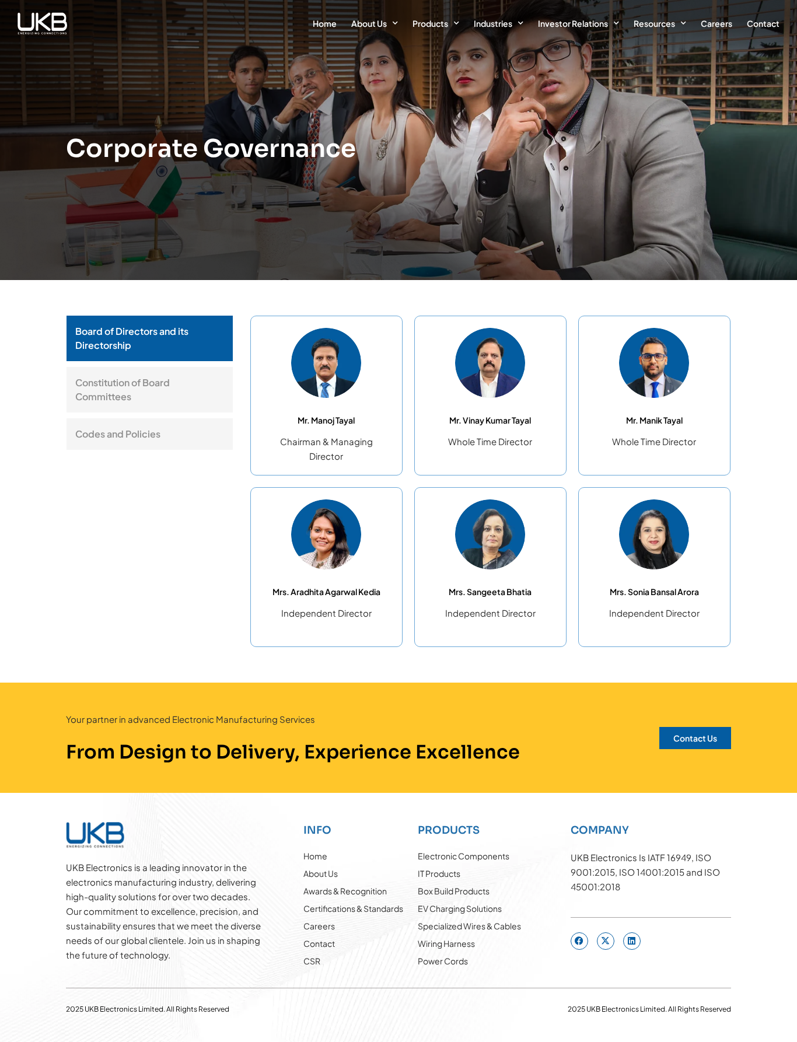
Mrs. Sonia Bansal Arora (654, 591)
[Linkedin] (632, 941)
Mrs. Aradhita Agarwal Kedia (326, 591)
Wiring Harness (446, 943)
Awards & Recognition (345, 891)
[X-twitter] (605, 941)
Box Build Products (454, 891)
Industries (493, 23)
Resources (654, 23)
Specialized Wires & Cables (469, 926)
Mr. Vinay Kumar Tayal (490, 420)
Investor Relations (573, 23)
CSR (311, 961)
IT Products (439, 873)
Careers (716, 23)
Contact (763, 23)
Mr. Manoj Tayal (326, 420)
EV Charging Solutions (460, 908)
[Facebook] (579, 941)
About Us (369, 23)
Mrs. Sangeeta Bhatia (490, 591)
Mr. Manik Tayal (654, 420)
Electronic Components (463, 856)
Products (430, 23)
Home (325, 23)
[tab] (150, 338)
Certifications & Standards (353, 908)
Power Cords (443, 961)
